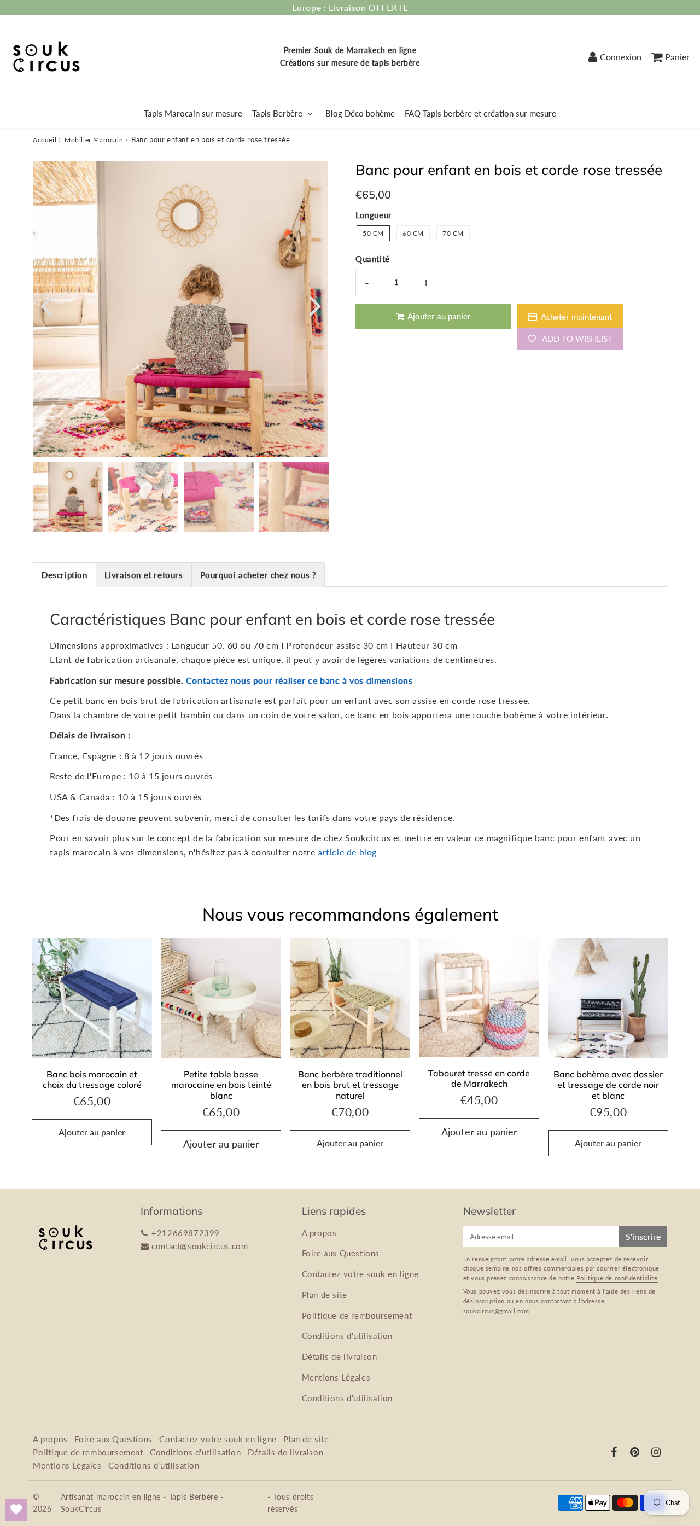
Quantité (372, 259)
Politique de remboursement (357, 1315)
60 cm (413, 233)
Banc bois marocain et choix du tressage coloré (92, 1079)
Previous (46, 305)
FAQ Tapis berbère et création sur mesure (480, 113)
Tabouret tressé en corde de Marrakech (479, 1078)
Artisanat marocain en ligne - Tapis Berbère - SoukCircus (142, 1502)
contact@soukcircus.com (199, 1246)
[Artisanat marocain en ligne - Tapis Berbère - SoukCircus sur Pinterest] (635, 1452)
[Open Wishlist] (16, 1510)
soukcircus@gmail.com (496, 1310)
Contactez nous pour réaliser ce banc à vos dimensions (299, 680)
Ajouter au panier (92, 1132)
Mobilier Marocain (94, 140)
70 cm (453, 233)
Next (315, 305)
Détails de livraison (339, 1356)
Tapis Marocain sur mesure (193, 113)
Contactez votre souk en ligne (360, 1274)
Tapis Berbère (277, 113)
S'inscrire (643, 1236)
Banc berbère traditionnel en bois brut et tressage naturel (350, 1084)
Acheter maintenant (576, 317)
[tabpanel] (68, 497)
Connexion (620, 56)
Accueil (44, 140)
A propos (319, 1233)
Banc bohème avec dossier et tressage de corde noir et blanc (608, 1084)
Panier (677, 56)
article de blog (347, 852)
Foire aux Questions (341, 1253)
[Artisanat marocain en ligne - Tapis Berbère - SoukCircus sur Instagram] (656, 1452)
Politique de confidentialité (617, 1278)
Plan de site (324, 1295)
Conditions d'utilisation (347, 1336)
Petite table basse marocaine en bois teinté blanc (221, 1084)
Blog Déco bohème (360, 113)
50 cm (373, 233)
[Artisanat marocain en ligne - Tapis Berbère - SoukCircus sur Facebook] (614, 1452)
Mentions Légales (336, 1377)
